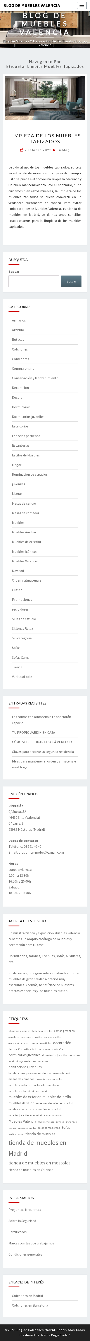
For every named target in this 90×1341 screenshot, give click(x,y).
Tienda (17, 667)
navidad (60, 1121)
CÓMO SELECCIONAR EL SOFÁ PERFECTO (42, 742)
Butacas (18, 339)
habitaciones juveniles (25, 1067)
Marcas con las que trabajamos (31, 1243)
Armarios (19, 320)
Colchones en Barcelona (30, 1305)
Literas (17, 493)
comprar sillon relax (18, 1043)
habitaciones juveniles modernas (30, 1073)
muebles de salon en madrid (54, 1103)
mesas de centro (63, 1073)
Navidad (18, 570)
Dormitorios (21, 407)
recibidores (20, 609)
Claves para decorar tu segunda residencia (43, 751)
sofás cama (16, 1134)
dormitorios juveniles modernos (61, 1055)
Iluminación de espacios (30, 474)
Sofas (16, 647)
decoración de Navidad (22, 1049)
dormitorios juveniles (24, 1055)
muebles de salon (22, 1103)
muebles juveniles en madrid (25, 1115)
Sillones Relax (22, 628)
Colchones (20, 349)
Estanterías (20, 445)
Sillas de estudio (24, 619)
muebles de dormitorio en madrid (28, 1091)
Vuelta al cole (22, 676)
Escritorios (20, 426)
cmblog (63, 150)
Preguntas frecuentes (25, 1209)
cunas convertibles (40, 1043)
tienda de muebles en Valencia (31, 1170)
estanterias (40, 1061)
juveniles (18, 484)
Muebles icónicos (24, 551)
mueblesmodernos (52, 1115)
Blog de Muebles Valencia (31, 5)
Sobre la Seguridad (22, 1220)
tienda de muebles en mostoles (40, 1163)
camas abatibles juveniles (37, 1031)
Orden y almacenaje (26, 580)
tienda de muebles (40, 1133)
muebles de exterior (25, 1096)
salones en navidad (27, 1128)
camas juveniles (64, 1031)
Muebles (18, 522)
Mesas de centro (24, 503)
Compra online (23, 368)
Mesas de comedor (25, 513)
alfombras (15, 1031)
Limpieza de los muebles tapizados (45, 138)
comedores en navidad (31, 1037)
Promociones (22, 599)
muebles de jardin (56, 1096)
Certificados (18, 1232)
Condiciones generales (25, 1254)
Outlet (17, 590)
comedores (14, 1037)
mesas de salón (43, 1079)
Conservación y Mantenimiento (35, 378)
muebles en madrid (48, 1109)
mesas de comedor (21, 1079)
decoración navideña (50, 1049)
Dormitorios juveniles (28, 416)
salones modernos (49, 1127)
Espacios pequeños (26, 436)
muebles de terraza (21, 1109)
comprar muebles (52, 1037)
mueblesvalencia (46, 1121)
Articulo (18, 330)
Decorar (18, 397)
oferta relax (71, 1121)
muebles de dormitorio (45, 1085)
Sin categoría (22, 638)
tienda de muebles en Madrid (37, 1147)
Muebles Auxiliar (24, 532)
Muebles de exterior (26, 541)
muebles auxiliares (19, 1085)
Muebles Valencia (25, 561)
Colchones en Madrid (27, 1295)
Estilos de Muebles (26, 455)
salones (12, 1128)
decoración (62, 1042)
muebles (57, 1079)
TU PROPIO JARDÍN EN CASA (33, 732)
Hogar (16, 465)
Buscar (14, 271)
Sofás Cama (20, 657)
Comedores (20, 359)
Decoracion (20, 387)
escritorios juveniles (20, 1061)
